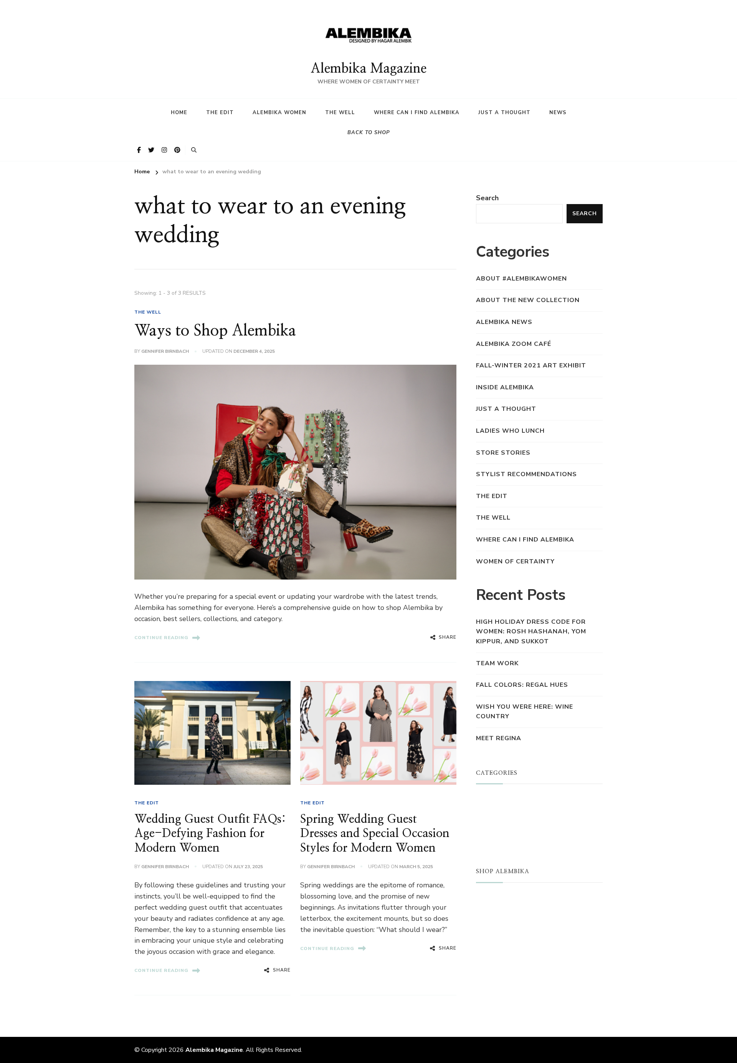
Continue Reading (161, 637)
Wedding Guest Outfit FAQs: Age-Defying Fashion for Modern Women (210, 834)
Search (487, 198)
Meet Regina (498, 738)
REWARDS (493, 946)
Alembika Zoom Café (513, 344)
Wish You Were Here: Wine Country (524, 712)
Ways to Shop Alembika (215, 331)
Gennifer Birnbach (165, 351)
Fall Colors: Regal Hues (522, 685)
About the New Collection (528, 300)
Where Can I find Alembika (416, 112)
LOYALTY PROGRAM (509, 934)
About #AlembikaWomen (521, 278)
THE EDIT (146, 803)
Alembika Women (279, 112)
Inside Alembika (505, 387)
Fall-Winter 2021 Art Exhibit (531, 365)
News (558, 112)
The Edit (220, 112)
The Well (340, 112)
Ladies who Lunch (510, 431)
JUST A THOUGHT (507, 799)
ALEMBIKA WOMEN (508, 811)
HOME (179, 112)
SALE (484, 922)
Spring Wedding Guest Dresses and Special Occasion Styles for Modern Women (374, 834)
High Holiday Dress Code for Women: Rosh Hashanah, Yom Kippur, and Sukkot (531, 632)
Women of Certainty (515, 561)
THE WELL (147, 312)
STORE (487, 898)
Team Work (497, 663)
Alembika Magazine (368, 68)
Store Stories (503, 452)
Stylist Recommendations (526, 474)
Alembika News (504, 322)
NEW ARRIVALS (502, 910)
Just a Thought (504, 112)
